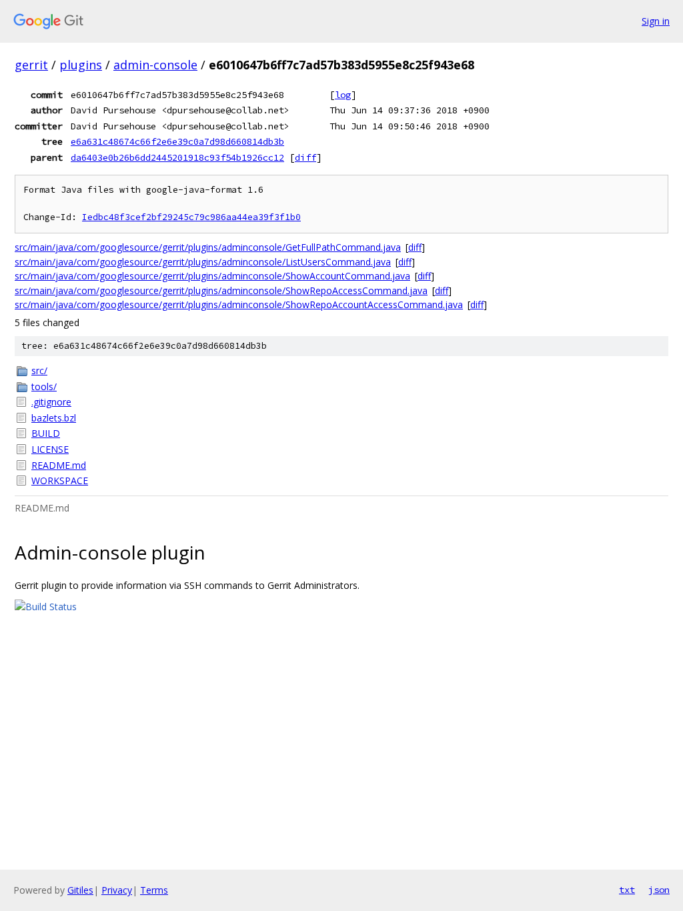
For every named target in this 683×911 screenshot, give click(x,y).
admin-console (155, 65)
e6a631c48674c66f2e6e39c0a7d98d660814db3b (177, 141)
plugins (80, 65)
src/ (39, 370)
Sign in (656, 21)
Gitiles (80, 890)
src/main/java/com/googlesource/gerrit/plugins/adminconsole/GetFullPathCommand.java (208, 247)
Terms (154, 890)
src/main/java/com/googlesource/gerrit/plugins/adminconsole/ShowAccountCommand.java (212, 275)
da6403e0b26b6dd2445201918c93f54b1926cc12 (177, 157)
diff (305, 157)
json (659, 890)
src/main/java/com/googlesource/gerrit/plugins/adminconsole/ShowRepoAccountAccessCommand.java (239, 304)
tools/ (44, 386)
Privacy (116, 890)
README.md (58, 465)
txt (627, 890)
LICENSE (50, 449)
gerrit (31, 65)
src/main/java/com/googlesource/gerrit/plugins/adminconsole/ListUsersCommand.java (203, 261)
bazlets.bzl (53, 417)
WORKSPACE (59, 480)
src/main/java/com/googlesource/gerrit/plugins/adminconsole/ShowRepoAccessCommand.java (221, 290)
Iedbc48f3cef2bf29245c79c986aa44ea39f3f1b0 (191, 217)
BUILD (45, 433)
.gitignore (51, 401)
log (343, 95)
